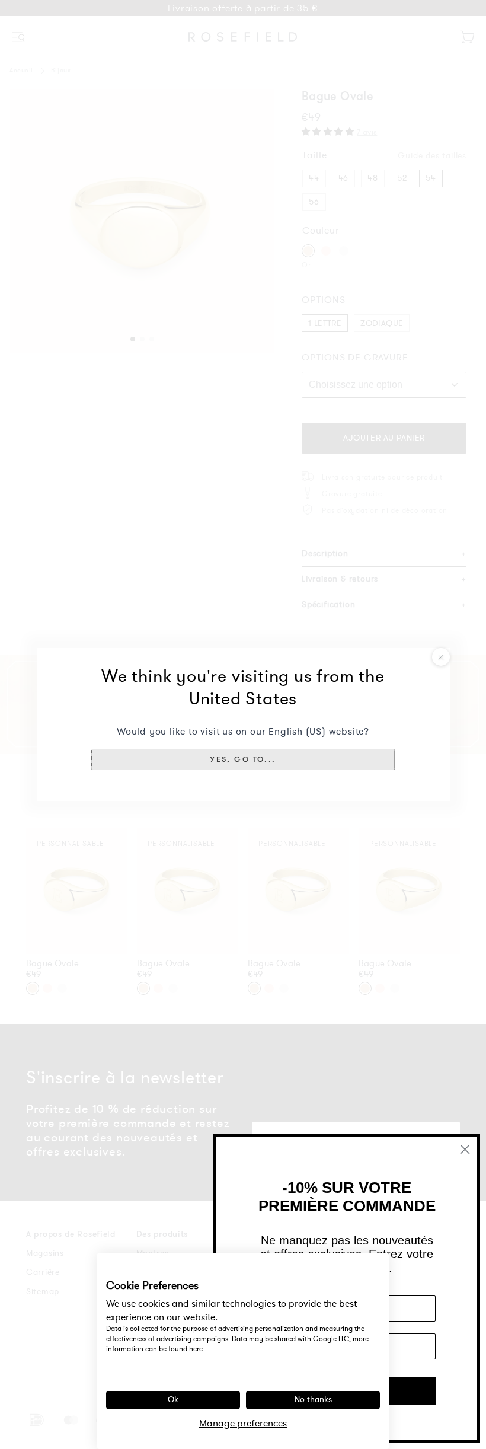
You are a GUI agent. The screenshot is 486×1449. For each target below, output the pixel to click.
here (196, 1349)
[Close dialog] (465, 1149)
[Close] (441, 657)
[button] (243, 759)
